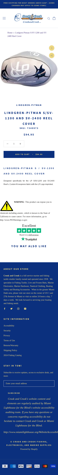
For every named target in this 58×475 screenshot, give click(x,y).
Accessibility (9, 326)
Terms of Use (9, 340)
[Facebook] (5, 308)
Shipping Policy (10, 350)
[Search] (48, 18)
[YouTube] (25, 308)
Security (7, 330)
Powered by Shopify (29, 449)
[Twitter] (11, 308)
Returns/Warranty (11, 345)
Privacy (7, 335)
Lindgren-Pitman (29, 105)
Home (9, 33)
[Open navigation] (4, 18)
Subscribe (14, 393)
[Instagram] (18, 308)
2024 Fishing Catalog (13, 355)
